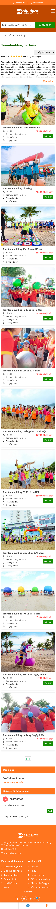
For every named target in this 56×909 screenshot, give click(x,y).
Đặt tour (48, 136)
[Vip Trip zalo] (28, 905)
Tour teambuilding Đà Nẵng (17, 188)
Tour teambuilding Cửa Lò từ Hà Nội (21, 127)
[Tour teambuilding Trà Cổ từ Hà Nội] (28, 591)
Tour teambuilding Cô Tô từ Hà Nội (21, 492)
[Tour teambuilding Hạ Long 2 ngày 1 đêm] (28, 712)
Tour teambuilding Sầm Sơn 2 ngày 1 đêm (24, 674)
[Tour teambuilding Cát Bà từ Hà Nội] (28, 348)
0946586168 (37, 2)
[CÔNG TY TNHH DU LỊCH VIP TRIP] (28, 11)
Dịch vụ (34, 866)
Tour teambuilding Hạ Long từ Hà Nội (22, 309)
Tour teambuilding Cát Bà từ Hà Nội (21, 370)
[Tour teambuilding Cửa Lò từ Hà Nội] (28, 105)
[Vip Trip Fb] (46, 905)
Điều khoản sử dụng (40, 879)
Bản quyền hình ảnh (40, 887)
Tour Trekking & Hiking (13, 778)
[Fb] (17, 898)
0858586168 (19, 2)
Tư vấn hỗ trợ (37, 875)
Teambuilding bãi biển (16, 134)
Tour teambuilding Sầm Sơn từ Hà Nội (22, 249)
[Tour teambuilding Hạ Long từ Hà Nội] (28, 287)
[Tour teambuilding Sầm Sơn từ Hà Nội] (28, 226)
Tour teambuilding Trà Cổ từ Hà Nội (21, 613)
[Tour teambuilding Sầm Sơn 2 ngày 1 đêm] (28, 652)
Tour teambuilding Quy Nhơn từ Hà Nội (23, 553)
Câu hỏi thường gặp (40, 883)
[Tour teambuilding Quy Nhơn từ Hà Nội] (28, 530)
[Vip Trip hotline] (9, 905)
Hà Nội (9, 131)
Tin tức (34, 870)
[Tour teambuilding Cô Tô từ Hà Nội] (28, 469)
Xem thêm (48, 81)
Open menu (52, 11)
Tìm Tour (46, 25)
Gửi (50, 811)
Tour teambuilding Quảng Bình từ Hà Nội (24, 431)
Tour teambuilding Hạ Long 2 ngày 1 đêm (24, 735)
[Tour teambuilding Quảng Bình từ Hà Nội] (28, 409)
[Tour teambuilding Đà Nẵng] (28, 166)
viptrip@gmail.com (13, 853)
